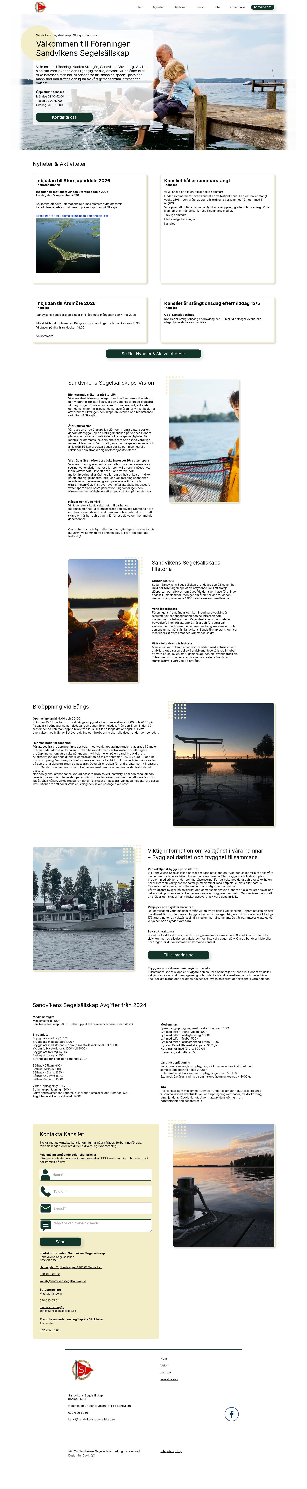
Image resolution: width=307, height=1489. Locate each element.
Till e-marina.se (178, 955)
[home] (40, 7)
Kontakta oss (262, 7)
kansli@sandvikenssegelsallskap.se (63, 1281)
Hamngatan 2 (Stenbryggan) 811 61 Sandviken (71, 1267)
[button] (180, 7)
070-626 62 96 (50, 1274)
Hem (140, 7)
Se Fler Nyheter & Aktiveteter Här (153, 353)
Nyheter (158, 7)
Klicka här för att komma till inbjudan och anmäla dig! (72, 216)
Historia (165, 1372)
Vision (200, 7)
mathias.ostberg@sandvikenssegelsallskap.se (58, 1309)
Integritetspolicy (171, 1451)
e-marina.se (238, 7)
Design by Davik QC (81, 1455)
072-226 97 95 (50, 1330)
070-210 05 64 (50, 1300)
